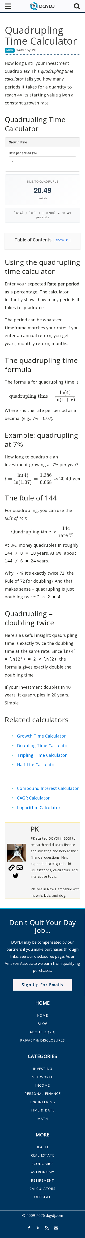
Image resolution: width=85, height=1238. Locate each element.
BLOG (43, 1023)
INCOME (42, 1085)
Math (9, 50)
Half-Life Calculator (36, 764)
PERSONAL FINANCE (43, 1093)
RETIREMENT (42, 1180)
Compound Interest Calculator (48, 788)
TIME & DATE (43, 1110)
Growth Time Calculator (41, 736)
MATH (42, 1118)
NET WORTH (43, 1077)
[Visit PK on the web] (11, 869)
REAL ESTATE (42, 1155)
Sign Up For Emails (42, 984)
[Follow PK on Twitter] (16, 877)
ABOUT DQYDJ (42, 1032)
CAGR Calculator (33, 798)
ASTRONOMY (42, 1172)
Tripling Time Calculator (42, 755)
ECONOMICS (43, 1163)
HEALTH (42, 1147)
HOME (42, 1015)
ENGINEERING (42, 1102)
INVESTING (42, 1068)
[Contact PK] (20, 869)
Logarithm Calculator (38, 807)
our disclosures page (45, 956)
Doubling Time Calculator (43, 745)
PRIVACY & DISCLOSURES (42, 1040)
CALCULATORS (42, 1188)
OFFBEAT (42, 1197)
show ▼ (62, 240)
